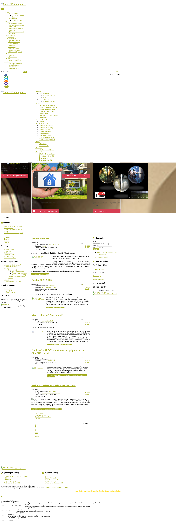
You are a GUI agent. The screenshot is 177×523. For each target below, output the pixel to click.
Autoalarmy (12, 30)
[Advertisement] (56, 453)
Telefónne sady (13, 43)
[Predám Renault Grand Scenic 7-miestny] (105, 294)
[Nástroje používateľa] (82, 284)
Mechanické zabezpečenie (16, 32)
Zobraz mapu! (97, 276)
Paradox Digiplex (18, 20)
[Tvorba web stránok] (99, 292)
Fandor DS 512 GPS (41, 279)
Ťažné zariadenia (10, 35)
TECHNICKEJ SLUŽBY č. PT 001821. (57, 488)
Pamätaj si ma (97, 247)
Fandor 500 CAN (40, 238)
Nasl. (36, 433)
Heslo (95, 245)
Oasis (13, 17)
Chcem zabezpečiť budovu (46, 211)
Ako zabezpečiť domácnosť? (12, 265)
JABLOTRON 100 (18, 15)
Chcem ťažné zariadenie (75, 175)
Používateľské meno (99, 242)
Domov (7, 239)
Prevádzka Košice (98, 269)
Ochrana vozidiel (9, 249)
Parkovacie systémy (54, 391)
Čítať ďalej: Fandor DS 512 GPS (55, 307)
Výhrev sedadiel (14, 48)
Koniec (37, 436)
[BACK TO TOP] (1, 496)
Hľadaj (3, 71)
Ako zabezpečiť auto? (10, 266)
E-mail (87, 247)
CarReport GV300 (40, 415)
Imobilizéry (12, 33)
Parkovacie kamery (14, 42)
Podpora (8, 58)
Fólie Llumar (8, 253)
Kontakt (8, 62)
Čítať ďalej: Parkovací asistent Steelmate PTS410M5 (46, 409)
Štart (24, 71)
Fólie (7, 53)
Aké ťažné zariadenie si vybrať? (13, 281)
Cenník (10, 290)
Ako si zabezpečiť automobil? (47, 315)
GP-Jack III (38, 418)
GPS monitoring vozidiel (16, 25)
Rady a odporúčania (15, 60)
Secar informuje (12, 270)
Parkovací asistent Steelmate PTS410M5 (53, 385)
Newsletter (12, 67)
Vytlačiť (87, 246)
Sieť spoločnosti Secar (15, 63)
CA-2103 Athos (39, 413)
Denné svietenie (14, 45)
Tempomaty (12, 47)
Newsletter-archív (14, 68)
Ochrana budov (8, 256)
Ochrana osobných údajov (19, 275)
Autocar (11, 37)
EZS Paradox (13, 18)
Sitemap (6, 242)
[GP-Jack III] (5, 304)
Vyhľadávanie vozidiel (15, 23)
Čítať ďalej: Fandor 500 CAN (40, 274)
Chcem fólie (102, 211)
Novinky (7, 237)
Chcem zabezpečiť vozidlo (16, 175)
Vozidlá (8, 22)
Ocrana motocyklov (10, 258)
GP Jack (6, 280)
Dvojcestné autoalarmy (16, 28)
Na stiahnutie (8, 289)
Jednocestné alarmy (54, 244)
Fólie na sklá (13, 57)
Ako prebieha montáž (18, 271)
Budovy (8, 12)
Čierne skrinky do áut (15, 52)
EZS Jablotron (13, 13)
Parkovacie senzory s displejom (51, 393)
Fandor (44, 246)
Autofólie (12, 55)
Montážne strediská (14, 65)
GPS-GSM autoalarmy (15, 27)
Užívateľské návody (10, 292)
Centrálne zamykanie (15, 50)
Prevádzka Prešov (98, 279)
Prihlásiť (118, 71)
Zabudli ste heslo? (102, 254)
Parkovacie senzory (15, 40)
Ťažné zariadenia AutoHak (43, 417)
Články (6, 268)
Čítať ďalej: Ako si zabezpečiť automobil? (59, 344)
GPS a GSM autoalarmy (49, 287)
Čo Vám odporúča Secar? (19, 273)
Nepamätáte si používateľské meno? (107, 252)
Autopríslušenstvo (11, 38)
